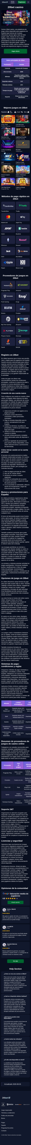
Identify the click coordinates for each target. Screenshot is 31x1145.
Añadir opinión (15, 902)
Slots (25, 112)
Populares (4, 112)
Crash (18, 112)
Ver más (15, 961)
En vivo (11, 112)
